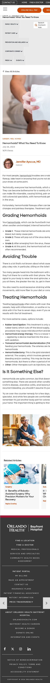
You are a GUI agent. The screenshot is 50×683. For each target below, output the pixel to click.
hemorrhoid (25, 175)
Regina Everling (11, 504)
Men (12, 139)
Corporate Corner (12, 51)
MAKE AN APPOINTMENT (21, 580)
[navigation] (25, 2)
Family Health (10, 24)
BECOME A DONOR (25, 628)
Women (18, 139)
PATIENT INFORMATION (21, 598)
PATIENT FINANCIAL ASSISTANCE (21, 593)
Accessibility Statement (25, 672)
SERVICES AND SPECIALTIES (25, 554)
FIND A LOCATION (25, 541)
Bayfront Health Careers (25, 624)
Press (7, 60)
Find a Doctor (36, 2)
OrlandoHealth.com (25, 620)
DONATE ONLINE (25, 633)
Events (19, 60)
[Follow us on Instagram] (20, 649)
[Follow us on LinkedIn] (29, 649)
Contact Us (9, 2)
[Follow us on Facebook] (5, 649)
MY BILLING (21, 576)
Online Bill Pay (29, 10)
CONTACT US (21, 584)
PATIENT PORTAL (21, 571)
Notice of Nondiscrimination (25, 660)
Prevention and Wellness (15, 42)
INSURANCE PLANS (21, 589)
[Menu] (5, 10)
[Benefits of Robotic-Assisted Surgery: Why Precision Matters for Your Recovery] (21, 474)
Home (24, 2)
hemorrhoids (13, 222)
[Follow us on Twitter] (12, 649)
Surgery (6, 139)
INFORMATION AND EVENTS (25, 637)
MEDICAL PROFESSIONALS (25, 549)
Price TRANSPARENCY (21, 602)
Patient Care (10, 33)
